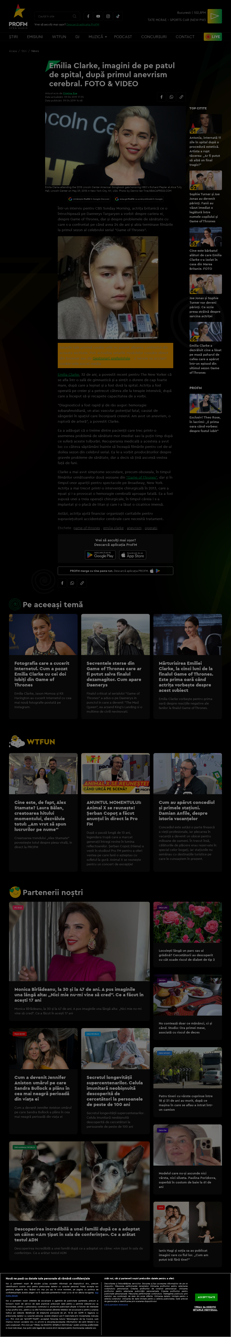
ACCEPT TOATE (206, 1297)
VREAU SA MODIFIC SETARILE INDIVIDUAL (205, 1308)
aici (7, 1319)
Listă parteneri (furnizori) (116, 1304)
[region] (115, 1305)
